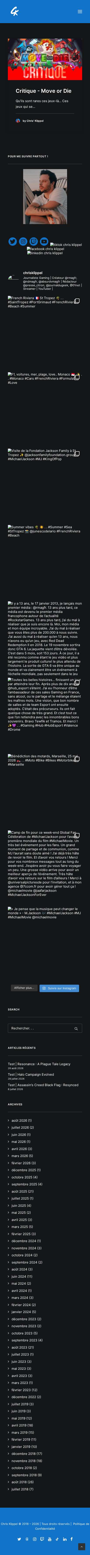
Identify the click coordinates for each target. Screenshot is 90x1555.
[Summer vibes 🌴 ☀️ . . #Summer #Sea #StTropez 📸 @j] (45, 562)
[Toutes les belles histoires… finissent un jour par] (45, 715)
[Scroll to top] (81, 1546)
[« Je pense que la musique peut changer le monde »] (45, 944)
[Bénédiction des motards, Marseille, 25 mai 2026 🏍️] (45, 791)
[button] (80, 11)
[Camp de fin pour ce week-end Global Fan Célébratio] (45, 867)
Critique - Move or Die (43, 91)
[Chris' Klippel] (15, 11)
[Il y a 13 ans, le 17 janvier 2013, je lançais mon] (45, 638)
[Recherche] (45, 1028)
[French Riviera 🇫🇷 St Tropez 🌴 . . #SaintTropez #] (45, 333)
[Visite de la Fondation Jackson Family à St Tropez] (45, 486)
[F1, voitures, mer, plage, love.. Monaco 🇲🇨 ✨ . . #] (45, 409)
